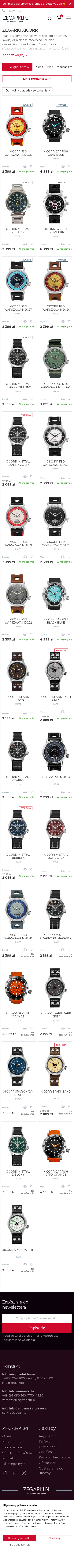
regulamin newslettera (18, 1340)
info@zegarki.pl (13, 1382)
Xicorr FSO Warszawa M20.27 (18, 308)
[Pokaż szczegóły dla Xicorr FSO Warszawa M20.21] (56, 436)
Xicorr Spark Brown (18, 698)
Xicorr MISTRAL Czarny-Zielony (18, 385)
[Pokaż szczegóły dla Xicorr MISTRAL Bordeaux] (56, 829)
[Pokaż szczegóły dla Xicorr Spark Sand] (56, 1066)
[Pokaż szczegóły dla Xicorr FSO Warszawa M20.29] (18, 516)
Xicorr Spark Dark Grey (56, 1015)
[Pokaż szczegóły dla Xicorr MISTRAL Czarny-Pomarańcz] (56, 910)
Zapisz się (36, 1328)
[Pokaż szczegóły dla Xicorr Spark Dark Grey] (56, 988)
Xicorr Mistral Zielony (18, 231)
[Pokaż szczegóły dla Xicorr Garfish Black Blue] (56, 594)
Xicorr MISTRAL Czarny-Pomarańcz (56, 936)
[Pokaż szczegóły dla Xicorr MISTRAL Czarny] (18, 752)
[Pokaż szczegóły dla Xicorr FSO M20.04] (56, 752)
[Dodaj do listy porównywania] (25, 166)
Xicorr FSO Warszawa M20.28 (18, 936)
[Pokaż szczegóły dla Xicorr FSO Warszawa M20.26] (56, 281)
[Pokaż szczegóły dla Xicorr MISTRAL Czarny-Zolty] (18, 436)
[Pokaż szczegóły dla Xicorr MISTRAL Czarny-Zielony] (18, 359)
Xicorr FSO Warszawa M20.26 (56, 308)
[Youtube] (23, 1473)
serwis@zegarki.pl (14, 1412)
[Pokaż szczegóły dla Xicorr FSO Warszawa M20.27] (18, 281)
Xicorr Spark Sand (56, 1091)
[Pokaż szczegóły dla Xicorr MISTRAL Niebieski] (18, 829)
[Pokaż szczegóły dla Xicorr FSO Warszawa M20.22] (18, 594)
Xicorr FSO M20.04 (56, 777)
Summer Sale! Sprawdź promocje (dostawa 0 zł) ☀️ (33, 3)
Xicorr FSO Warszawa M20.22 (18, 621)
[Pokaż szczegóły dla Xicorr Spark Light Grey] (56, 672)
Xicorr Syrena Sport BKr (56, 231)
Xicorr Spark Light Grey (56, 698)
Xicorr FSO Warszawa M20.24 (56, 543)
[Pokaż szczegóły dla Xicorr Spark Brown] (18, 672)
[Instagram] (4, 1473)
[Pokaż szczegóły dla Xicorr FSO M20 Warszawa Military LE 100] (56, 359)
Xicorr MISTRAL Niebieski (18, 856)
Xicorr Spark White (18, 1250)
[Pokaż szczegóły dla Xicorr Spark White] (18, 1225)
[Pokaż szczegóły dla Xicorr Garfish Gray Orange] (56, 1146)
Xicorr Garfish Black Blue (56, 621)
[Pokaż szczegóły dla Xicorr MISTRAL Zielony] (18, 1146)
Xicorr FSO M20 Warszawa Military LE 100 (56, 385)
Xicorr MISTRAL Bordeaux (56, 856)
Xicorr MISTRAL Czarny (18, 779)
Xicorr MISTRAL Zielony (18, 1173)
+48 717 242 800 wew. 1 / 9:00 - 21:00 (27, 1378)
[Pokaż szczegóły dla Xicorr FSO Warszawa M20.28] (18, 910)
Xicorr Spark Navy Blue (18, 1093)
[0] (59, 19)
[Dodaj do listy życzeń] (31, 166)
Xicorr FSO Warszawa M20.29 (18, 543)
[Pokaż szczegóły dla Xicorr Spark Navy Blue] (18, 1066)
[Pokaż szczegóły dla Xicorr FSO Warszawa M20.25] (18, 126)
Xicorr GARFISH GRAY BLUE (56, 153)
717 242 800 (15, 11)
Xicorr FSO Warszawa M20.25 (18, 153)
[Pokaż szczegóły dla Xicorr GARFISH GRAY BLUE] (56, 126)
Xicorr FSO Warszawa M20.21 (56, 463)
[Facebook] (14, 1473)
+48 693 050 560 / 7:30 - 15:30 (22, 1395)
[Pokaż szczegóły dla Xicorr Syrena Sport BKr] (56, 204)
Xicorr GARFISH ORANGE (18, 1015)
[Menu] (69, 18)
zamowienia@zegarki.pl (18, 1400)
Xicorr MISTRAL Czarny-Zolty (18, 463)
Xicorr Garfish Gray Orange (56, 1173)
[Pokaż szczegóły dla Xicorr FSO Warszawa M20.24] (56, 516)
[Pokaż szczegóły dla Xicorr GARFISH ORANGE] (18, 988)
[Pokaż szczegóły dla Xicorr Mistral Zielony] (18, 204)
